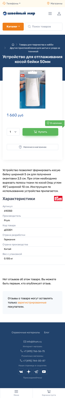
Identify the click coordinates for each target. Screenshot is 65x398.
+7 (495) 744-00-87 (34, 360)
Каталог (12, 26)
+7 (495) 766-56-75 (34, 351)
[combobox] (43, 27)
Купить (42, 131)
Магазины (56, 3)
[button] (32, 89)
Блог (46, 332)
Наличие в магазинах (34, 147)
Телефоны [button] (12, 3)
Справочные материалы (26, 332)
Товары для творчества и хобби (36, 44)
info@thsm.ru (34, 341)
